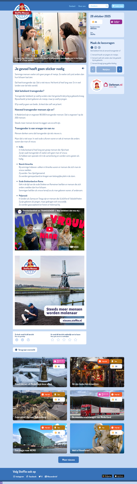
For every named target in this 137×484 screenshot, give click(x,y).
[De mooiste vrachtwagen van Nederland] (97, 405)
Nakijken (106, 69)
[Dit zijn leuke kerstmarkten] (97, 372)
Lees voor (119, 6)
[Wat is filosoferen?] (97, 438)
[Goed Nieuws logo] (22, 12)
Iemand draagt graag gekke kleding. (104, 63)
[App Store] (119, 476)
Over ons (82, 6)
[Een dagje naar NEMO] (40, 438)
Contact (72, 6)
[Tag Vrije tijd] (104, 361)
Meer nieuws (68, 459)
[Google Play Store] (107, 476)
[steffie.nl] (96, 90)
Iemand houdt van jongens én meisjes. (105, 55)
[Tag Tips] (116, 361)
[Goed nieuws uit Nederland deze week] (40, 372)
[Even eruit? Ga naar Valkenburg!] (40, 405)
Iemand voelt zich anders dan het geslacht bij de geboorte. (106, 59)
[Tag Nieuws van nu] (59, 361)
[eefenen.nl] (113, 85)
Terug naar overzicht (26, 349)
